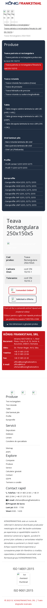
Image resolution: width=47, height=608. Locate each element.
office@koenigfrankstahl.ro (25, 362)
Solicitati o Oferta (24, 299)
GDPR (8, 478)
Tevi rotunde (11, 405)
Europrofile (9, 178)
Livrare (9, 437)
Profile (7, 160)
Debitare (9, 434)
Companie (10, 460)
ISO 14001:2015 (23, 569)
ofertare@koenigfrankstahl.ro (26, 367)
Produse (9, 464)
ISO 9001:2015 (23, 590)
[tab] (22, 324)
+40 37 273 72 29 (23, 496)
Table (8, 408)
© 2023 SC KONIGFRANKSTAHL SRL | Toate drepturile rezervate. (23, 602)
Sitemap (9, 448)
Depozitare (10, 430)
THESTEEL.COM (22, 317)
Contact (9, 475)
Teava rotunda (11, 79)
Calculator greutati (13, 471)
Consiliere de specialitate (16, 441)
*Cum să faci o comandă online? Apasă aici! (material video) (22, 310)
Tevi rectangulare (13, 401)
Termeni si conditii (13, 482)
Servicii (9, 467)
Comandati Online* (25, 290)
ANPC (8, 452)
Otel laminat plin (12, 137)
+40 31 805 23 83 (23, 493)
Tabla (7, 104)
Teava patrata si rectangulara (16, 25)
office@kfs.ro (19, 364)
